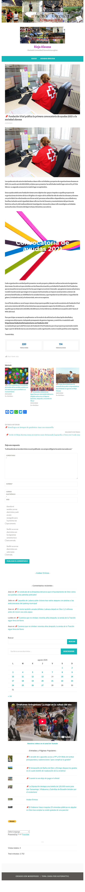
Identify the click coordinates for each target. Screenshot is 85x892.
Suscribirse (68, 651)
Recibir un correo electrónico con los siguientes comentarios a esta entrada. (12, 535)
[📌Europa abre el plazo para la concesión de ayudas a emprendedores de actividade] (67, 375)
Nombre (9, 484)
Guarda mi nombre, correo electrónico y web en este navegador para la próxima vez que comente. (13, 515)
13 (42, 677)
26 (33, 685)
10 (13, 677)
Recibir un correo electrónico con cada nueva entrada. (12, 550)
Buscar (11, 638)
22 (62, 681)
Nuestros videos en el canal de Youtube (42, 743)
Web (7, 500)
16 (72, 677)
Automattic (63, 876)
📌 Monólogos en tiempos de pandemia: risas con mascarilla (29, 426)
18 (23, 681)
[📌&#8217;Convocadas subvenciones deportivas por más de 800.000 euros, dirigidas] (42, 379)
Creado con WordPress (27, 876)
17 (13, 681)
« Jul (10, 696)
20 (42, 681)
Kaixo (34, 59)
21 (52, 681)
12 (33, 677)
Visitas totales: (14, 848)
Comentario (10, 457)
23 (72, 681)
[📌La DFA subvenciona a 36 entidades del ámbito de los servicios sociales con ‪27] (16, 376)
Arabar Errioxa (47, 59)
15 (62, 677)
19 (33, 681)
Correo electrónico (10, 494)
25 (23, 685)
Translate (25, 835)
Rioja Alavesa (42, 47)
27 (42, 685)
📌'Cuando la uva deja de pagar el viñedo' (43, 778)
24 (13, 685)
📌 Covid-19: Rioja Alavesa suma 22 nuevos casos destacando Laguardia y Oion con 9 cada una (43, 433)
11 (23, 677)
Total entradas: (14, 854)
